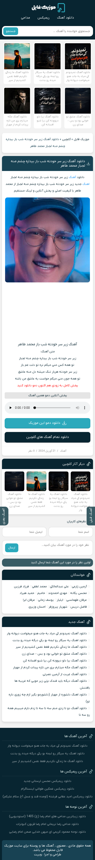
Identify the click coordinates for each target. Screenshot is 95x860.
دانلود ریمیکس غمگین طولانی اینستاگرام (47, 789)
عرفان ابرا (29, 600)
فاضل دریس (78, 607)
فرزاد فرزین (21, 586)
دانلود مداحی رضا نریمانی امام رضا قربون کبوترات (47, 824)
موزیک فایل (81, 139)
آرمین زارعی (79, 586)
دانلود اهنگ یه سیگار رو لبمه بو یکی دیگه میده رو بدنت (50, 640)
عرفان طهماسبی (76, 600)
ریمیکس (43, 17)
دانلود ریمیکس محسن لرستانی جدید (47, 781)
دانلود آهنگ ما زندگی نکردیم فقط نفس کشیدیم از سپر (51, 647)
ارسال (11, 548)
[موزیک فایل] (48, 7)
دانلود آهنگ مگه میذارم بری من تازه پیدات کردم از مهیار (50, 667)
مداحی (25, 17)
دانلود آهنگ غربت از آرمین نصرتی (65, 674)
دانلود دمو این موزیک (44, 423)
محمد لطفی (39, 586)
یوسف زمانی (46, 600)
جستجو (10, 31)
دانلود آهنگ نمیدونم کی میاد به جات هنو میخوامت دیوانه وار (47, 633)
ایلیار (60, 600)
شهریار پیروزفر (58, 607)
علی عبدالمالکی (59, 586)
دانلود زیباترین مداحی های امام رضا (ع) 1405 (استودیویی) (47, 816)
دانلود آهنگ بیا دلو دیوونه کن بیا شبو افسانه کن (55, 661)
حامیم (41, 593)
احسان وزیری (37, 607)
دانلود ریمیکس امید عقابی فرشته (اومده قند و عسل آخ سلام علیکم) (48, 796)
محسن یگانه (78, 593)
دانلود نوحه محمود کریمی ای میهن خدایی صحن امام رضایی (47, 832)
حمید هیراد (27, 593)
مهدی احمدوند (57, 593)
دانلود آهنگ (65, 17)
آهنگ (72, 177)
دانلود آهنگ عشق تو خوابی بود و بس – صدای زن (54, 654)
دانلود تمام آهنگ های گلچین (47, 437)
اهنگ (85, 184)
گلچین (66, 139)
